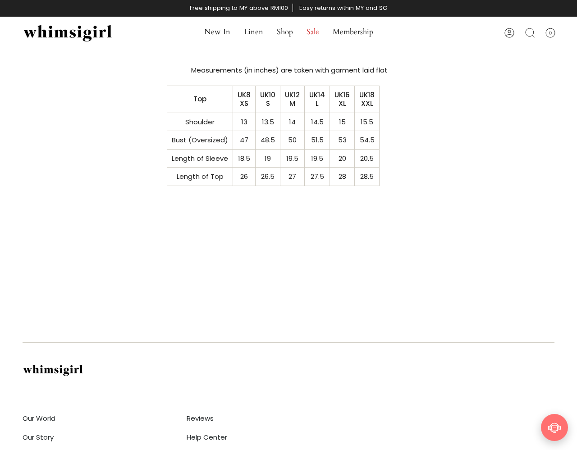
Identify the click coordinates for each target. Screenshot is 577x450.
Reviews (200, 418)
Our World (39, 418)
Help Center (207, 437)
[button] (217, 33)
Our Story (38, 437)
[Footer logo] (53, 370)
